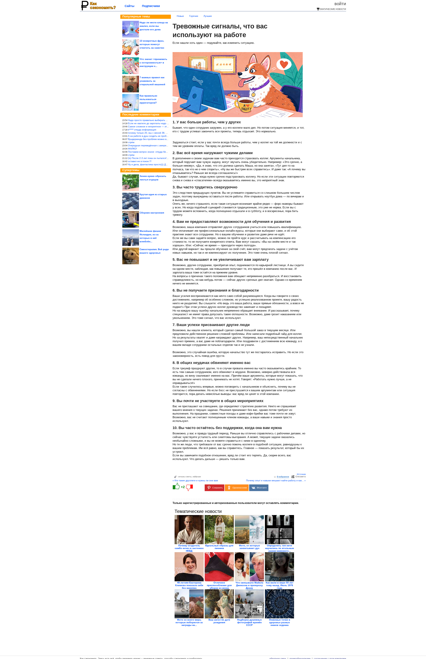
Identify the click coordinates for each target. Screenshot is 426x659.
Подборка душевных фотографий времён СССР (249, 622)
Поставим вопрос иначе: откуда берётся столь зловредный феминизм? (167, 151)
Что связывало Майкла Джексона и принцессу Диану (249, 585)
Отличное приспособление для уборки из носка (219, 585)
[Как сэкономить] (98, 10)
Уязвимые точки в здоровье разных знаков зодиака (279, 622)
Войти (340, 3)
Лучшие (208, 16)
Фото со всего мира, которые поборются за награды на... (189, 622)
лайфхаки (197, 477)
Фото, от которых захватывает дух (249, 546)
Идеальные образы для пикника (219, 546)
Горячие (193, 16)
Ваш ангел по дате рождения (219, 621)
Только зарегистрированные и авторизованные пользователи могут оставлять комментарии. (236, 503)
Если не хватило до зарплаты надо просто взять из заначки (160, 123)
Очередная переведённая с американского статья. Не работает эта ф (166, 145)
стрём (131, 142)
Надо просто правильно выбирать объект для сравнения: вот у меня (165, 120)
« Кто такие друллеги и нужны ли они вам (195, 480)
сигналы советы (185, 477)
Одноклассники (239, 488)
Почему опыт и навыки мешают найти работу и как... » (276, 480)
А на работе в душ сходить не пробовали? (151, 136)
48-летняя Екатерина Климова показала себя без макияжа (189, 585)
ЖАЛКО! (132, 148)
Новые (180, 16)
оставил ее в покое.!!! (139, 161)
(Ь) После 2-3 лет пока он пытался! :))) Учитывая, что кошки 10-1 (163, 158)
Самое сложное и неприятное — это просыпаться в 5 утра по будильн (166, 126)
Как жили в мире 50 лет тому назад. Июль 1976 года (279, 585)
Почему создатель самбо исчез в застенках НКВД (189, 548)
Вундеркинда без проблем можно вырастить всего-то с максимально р (166, 139)
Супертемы (130, 170)
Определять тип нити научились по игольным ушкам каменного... (279, 548)
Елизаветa (301, 476)
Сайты (129, 6)
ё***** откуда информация (142, 129)
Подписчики (151, 6)
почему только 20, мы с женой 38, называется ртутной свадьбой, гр (165, 132)
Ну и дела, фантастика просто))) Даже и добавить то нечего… (162, 164)
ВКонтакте (262, 488)
